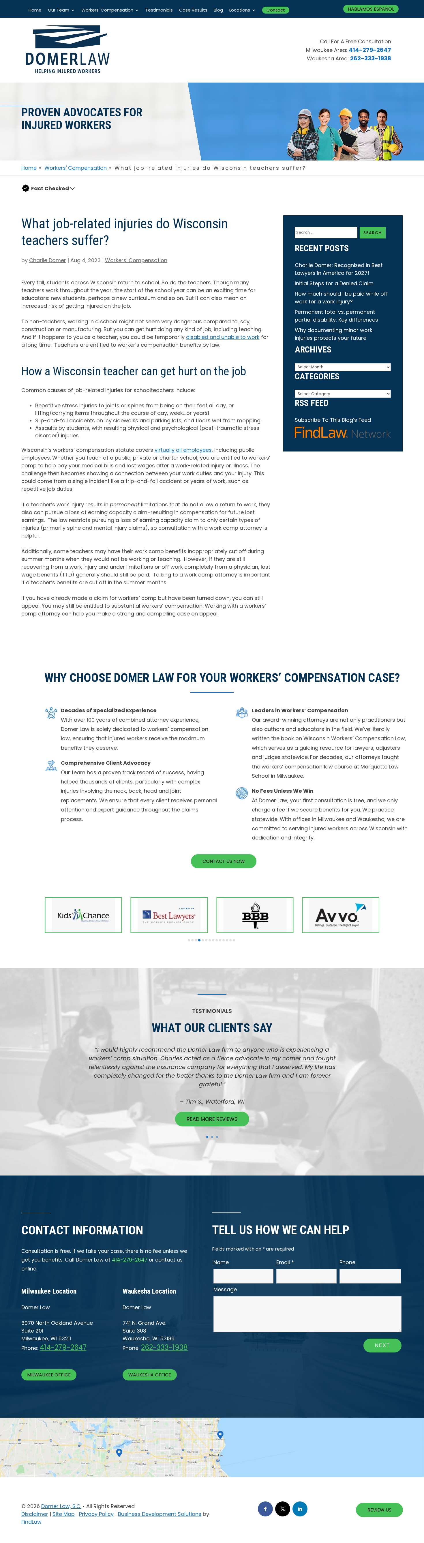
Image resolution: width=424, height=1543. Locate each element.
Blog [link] (218, 10)
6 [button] (206, 940)
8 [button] (213, 940)
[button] (72, 188)
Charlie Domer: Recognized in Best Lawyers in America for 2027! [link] (339, 269)
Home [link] (35, 10)
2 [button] (192, 940)
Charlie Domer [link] (47, 260)
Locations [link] (239, 10)
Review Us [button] (379, 1510)
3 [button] (196, 940)
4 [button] (199, 940)
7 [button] (210, 940)
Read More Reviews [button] (212, 1119)
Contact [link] (276, 10)
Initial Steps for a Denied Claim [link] (334, 283)
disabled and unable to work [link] (223, 337)
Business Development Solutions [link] (159, 1514)
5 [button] (203, 940)
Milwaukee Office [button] (49, 1375)
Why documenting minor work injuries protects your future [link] (333, 334)
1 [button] (189, 940)
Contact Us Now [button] (223, 861)
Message (225, 1289)
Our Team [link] (58, 10)
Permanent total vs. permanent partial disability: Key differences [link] (336, 315)
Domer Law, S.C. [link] (61, 1506)
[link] (67, 80)
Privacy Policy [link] (96, 1514)
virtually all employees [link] (183, 450)
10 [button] (220, 940)
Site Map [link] (63, 1514)
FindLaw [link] (31, 1521)
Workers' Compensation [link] (136, 260)
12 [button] (227, 940)
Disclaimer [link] (34, 1514)
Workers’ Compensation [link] (107, 10)
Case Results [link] (193, 10)
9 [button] (216, 940)
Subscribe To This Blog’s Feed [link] (333, 419)
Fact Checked (50, 188)
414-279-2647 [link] (370, 50)
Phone (347, 1262)
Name (221, 1262)
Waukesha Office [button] (149, 1375)
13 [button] (230, 940)
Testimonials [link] (159, 10)
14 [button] (234, 940)
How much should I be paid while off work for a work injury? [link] (341, 297)
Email (285, 1262)
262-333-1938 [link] (370, 58)
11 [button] (223, 940)
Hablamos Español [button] (371, 9)
